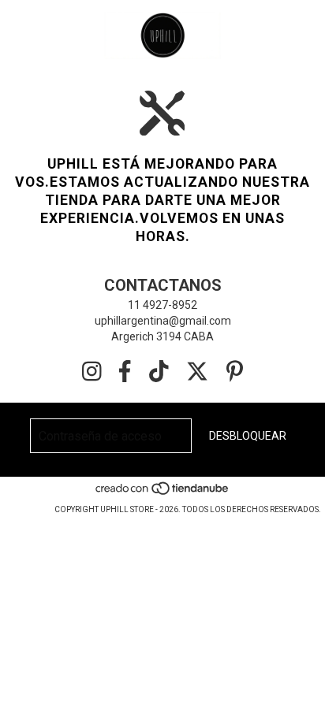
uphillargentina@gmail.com (163, 320)
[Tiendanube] (163, 493)
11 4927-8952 (162, 305)
